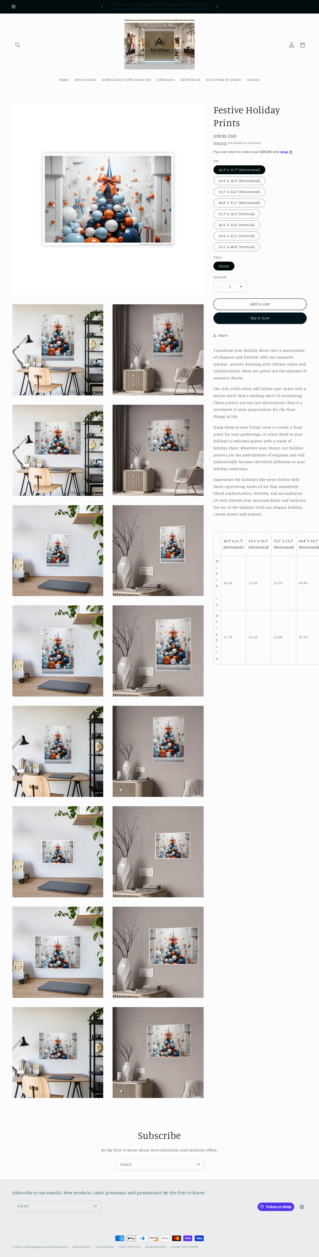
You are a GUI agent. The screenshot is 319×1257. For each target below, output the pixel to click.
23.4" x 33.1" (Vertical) (237, 236)
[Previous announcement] (102, 6)
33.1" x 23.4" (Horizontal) (239, 192)
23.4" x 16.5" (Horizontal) (239, 181)
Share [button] (222, 335)
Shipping (220, 143)
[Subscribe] (198, 1164)
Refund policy (82, 1247)
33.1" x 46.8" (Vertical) (237, 247)
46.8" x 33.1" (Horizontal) (239, 203)
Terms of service (129, 1247)
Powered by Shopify (55, 1247)
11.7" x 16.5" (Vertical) (237, 214)
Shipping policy (155, 1247)
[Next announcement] (217, 6)
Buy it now (260, 318)
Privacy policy (105, 1247)
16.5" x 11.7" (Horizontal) (239, 170)
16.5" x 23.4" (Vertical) (237, 225)
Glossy (224, 266)
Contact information (184, 1247)
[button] (17, 45)
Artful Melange (31, 1247)
